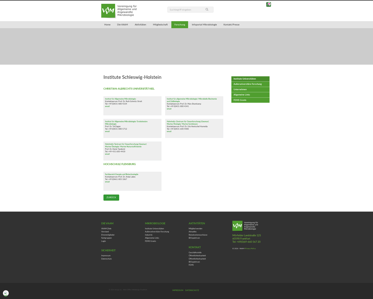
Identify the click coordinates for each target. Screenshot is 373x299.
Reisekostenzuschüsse (198, 235)
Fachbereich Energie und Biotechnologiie (121, 174)
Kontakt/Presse (231, 24)
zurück (111, 197)
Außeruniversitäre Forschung (248, 84)
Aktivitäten (140, 24)
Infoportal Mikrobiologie (204, 24)
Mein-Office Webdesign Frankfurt (135, 290)
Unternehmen (240, 89)
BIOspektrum (194, 238)
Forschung (179, 24)
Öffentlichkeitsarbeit (197, 256)
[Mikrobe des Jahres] (268, 4)
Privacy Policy (250, 248)
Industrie (148, 235)
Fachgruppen (106, 238)
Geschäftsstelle (195, 253)
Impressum (106, 256)
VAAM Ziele (106, 229)
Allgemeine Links (242, 95)
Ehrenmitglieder (108, 235)
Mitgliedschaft (160, 24)
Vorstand (105, 232)
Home (107, 24)
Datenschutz (106, 259)
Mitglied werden (195, 229)
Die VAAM (122, 24)
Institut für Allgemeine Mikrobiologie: (120, 99)
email (107, 106)
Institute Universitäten (245, 79)
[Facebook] (262, 4)
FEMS (191, 265)
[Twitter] (257, 4)
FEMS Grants (240, 100)
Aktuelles (193, 232)
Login (103, 241)
